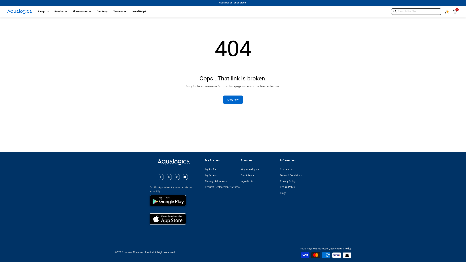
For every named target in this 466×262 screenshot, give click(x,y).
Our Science (247, 175)
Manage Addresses (216, 181)
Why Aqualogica (250, 169)
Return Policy (287, 187)
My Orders (211, 175)
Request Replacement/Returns (222, 187)
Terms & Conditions (291, 175)
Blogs (283, 193)
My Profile (210, 169)
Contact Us (286, 169)
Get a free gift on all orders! (233, 2)
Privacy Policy (288, 181)
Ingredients (247, 181)
